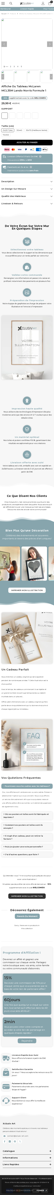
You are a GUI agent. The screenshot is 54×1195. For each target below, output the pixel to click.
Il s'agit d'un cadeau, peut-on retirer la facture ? (23, 837)
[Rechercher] (11, 3)
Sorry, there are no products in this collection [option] (26, 926)
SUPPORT (7, 109)
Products (13, 14)
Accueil (4, 14)
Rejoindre (27, 1041)
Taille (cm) (7, 126)
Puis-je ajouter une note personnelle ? (24, 847)
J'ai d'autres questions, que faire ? (22, 854)
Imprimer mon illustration (27, 590)
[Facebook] (5, 1141)
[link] (27, 271)
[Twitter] (20, 1141)
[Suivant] (50, 44)
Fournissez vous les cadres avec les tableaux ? (27, 786)
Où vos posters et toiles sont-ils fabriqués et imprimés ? (26, 815)
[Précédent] (4, 44)
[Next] (51, 76)
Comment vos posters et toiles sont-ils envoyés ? (23, 826)
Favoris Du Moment (27, 916)
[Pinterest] (15, 1141)
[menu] (3, 3)
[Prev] (2, 76)
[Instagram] (10, 1141)
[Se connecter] (43, 3)
